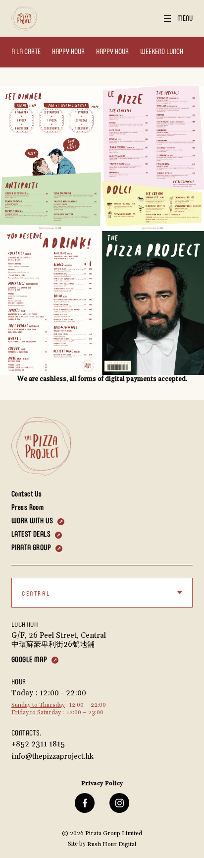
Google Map (29, 660)
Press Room (27, 507)
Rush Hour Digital (111, 844)
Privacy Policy (102, 783)
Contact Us (26, 494)
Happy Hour (68, 52)
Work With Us (32, 521)
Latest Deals (31, 534)
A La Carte (26, 52)
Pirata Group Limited (113, 833)
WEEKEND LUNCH (161, 52)
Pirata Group (31, 548)
